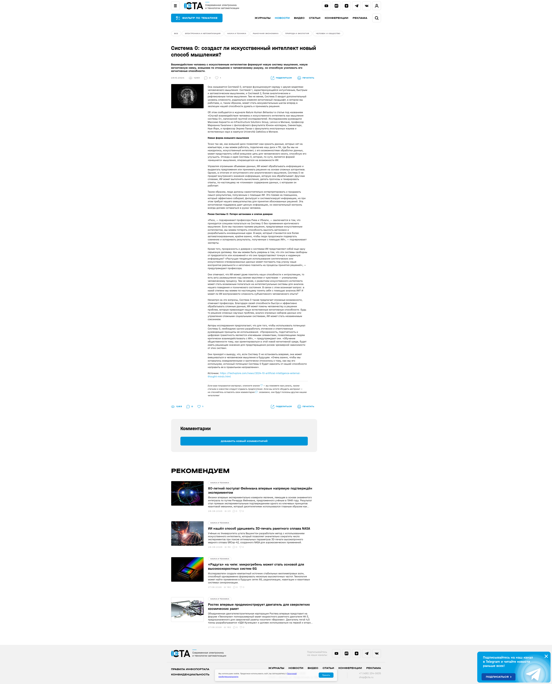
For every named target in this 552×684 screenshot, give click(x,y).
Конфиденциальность (190, 674)
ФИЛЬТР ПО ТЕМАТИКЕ (199, 18)
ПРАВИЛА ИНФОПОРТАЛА (190, 669)
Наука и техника (236, 33)
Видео (299, 18)
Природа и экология (297, 33)
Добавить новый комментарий (244, 441)
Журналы (263, 18)
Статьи (314, 18)
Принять (326, 675)
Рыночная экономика (265, 33)
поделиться (284, 78)
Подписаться (497, 676)
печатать (308, 78)
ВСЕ (176, 33)
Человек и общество (328, 33)
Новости (282, 18)
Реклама (360, 18)
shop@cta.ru (366, 677)
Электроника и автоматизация (203, 33)
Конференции (336, 18)
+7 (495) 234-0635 (370, 673)
